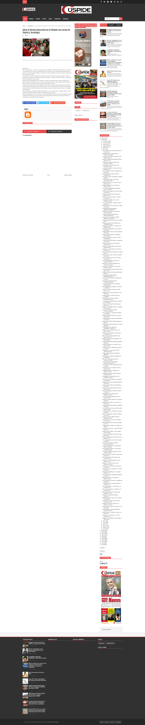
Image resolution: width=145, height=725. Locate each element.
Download (65, 19)
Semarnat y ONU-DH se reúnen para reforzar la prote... (111, 267)
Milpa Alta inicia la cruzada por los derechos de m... (110, 478)
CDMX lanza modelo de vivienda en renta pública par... (111, 212)
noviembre (105, 142)
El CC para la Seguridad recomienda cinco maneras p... (111, 189)
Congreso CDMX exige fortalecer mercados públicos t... (110, 215)
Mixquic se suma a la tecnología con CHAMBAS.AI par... (111, 223)
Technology (57, 19)
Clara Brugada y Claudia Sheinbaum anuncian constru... (111, 510)
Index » (101, 561)
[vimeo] (108, 2)
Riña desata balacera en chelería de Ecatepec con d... (111, 492)
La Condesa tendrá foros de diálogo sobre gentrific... (111, 284)
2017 (103, 541)
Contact (112, 722)
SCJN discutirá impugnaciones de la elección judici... (111, 397)
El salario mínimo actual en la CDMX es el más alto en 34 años (37, 643)
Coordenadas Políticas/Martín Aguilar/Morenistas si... (109, 275)
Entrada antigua (68, 175)
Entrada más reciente (28, 175)
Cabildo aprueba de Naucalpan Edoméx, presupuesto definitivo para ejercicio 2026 (37, 687)
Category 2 (102, 551)
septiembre (105, 146)
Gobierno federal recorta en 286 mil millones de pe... (110, 186)
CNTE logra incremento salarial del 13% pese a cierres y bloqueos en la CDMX (37, 695)
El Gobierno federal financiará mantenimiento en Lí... (109, 281)
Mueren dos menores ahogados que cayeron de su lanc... (111, 264)
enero (104, 528)
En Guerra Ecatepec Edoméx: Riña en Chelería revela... (111, 452)
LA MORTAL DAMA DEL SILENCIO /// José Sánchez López (37, 657)
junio (104, 521)
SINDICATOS (85, 110)
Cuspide (34, 722)
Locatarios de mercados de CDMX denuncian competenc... (110, 218)
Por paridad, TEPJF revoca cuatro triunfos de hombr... (110, 200)
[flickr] (111, 2)
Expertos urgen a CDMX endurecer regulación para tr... (110, 417)
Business (31, 19)
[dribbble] (115, 2)
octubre (104, 144)
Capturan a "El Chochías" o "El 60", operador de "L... (111, 515)
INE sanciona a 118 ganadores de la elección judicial (111, 336)
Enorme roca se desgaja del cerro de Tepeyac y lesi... (111, 461)
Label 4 (103, 563)
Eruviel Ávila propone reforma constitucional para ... (109, 310)
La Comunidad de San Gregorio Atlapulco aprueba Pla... (110, 362)
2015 (103, 544)
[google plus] (121, 2)
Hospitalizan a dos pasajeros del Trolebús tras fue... (110, 394)
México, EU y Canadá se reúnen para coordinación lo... (111, 333)
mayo (104, 522)
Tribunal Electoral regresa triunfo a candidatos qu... (110, 174)
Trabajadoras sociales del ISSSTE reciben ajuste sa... (110, 351)
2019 (103, 538)
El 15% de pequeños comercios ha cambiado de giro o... (110, 261)
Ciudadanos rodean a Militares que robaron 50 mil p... (110, 371)
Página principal (78, 115)
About (106, 722)
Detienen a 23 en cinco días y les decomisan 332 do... (110, 463)
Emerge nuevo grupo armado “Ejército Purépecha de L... (111, 374)
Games (50, 19)
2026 (103, 138)
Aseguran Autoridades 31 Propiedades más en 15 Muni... (111, 446)
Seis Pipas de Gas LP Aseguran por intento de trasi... (111, 458)
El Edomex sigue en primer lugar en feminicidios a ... (111, 244)
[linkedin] (118, 2)
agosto (104, 147)
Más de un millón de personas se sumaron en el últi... (110, 359)
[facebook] (101, 2)
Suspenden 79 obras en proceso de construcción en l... (111, 501)
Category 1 (102, 547)
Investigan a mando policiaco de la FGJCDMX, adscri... (110, 377)
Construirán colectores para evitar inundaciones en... (110, 165)
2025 (103, 139)
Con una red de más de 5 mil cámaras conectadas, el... (111, 258)
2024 (103, 530)
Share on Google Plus (59, 102)
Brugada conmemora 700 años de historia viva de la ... (110, 504)
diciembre (105, 141)
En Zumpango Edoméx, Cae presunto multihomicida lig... (111, 449)
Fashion (38, 19)
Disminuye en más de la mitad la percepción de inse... (110, 299)
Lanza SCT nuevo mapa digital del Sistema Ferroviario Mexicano (37, 679)
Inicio (48, 175)
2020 (103, 536)
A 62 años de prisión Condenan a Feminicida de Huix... (110, 443)
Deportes (78, 110)
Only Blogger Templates (53, 722)
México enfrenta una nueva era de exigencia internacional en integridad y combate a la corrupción (37, 665)
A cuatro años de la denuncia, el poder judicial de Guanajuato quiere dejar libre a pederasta (37, 703)
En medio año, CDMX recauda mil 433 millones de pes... (111, 157)
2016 (103, 543)
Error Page (118, 722)
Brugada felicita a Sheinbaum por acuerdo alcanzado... (110, 154)
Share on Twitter (45, 102)
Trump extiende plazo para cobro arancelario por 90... (110, 180)
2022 (103, 533)
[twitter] (104, 2)
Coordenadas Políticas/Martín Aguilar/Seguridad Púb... (109, 209)
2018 (103, 540)
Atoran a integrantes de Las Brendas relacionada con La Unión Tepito (36, 650)
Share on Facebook (31, 102)
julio (104, 149)
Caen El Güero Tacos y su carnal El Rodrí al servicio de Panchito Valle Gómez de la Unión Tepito (37, 710)
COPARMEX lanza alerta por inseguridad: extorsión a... (109, 328)
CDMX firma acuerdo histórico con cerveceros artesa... (110, 163)
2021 (103, 535)
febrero (104, 527)
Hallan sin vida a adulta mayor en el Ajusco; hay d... (111, 330)
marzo (104, 525)
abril (104, 524)
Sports (44, 19)
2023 (103, 532)
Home (25, 19)
